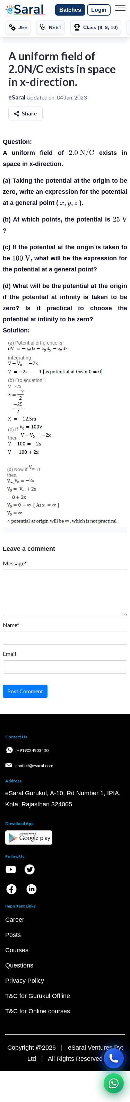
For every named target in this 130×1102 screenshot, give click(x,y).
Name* (11, 625)
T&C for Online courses (37, 1011)
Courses (16, 950)
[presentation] (81, 152)
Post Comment (25, 691)
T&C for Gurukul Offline (37, 995)
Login (98, 10)
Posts (13, 934)
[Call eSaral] (114, 1058)
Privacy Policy (24, 980)
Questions (19, 965)
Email (9, 653)
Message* (15, 563)
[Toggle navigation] (120, 10)
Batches (70, 10)
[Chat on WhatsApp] (114, 1083)
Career (14, 919)
